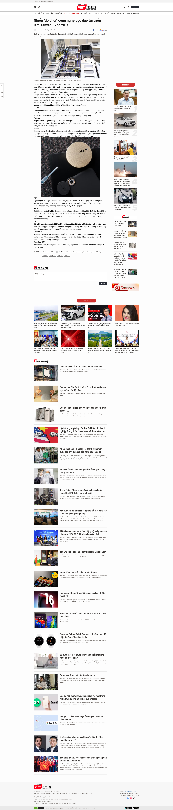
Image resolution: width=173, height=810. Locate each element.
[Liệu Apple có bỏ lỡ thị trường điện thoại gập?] (132, 224)
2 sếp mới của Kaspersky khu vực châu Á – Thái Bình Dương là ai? (81, 738)
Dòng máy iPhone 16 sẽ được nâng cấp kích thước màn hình (82, 594)
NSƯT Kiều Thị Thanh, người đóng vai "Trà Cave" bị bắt (127, 324)
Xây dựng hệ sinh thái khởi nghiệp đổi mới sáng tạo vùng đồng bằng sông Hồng (83, 512)
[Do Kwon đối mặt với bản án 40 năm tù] (46, 682)
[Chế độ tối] (128, 7)
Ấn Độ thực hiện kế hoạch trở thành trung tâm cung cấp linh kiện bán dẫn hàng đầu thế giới (120, 273)
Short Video (97, 13)
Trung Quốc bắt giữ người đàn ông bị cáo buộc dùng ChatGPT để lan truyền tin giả (81, 491)
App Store (128, 808)
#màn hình (52, 255)
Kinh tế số (58, 13)
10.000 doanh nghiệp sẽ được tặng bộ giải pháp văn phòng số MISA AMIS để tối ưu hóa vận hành (83, 533)
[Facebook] (93, 30)
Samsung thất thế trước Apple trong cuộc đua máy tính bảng (83, 615)
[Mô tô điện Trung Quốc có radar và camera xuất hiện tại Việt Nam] (125, 196)
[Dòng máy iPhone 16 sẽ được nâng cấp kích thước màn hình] (46, 599)
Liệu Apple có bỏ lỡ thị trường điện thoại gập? (120, 223)
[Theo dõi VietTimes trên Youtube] (131, 798)
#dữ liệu (60, 255)
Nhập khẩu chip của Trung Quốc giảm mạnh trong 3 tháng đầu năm (83, 471)
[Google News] (103, 30)
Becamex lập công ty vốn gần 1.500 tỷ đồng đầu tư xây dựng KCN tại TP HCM (45, 325)
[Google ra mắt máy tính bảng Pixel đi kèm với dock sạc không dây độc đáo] (132, 234)
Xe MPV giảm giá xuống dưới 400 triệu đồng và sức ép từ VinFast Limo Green (121, 134)
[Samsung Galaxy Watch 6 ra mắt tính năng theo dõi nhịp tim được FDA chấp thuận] (46, 641)
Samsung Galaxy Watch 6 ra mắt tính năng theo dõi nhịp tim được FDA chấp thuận (83, 635)
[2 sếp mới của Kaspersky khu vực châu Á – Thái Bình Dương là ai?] (46, 743)
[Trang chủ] (35, 13)
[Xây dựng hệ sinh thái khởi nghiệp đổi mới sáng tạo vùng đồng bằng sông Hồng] (46, 517)
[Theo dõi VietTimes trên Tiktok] (134, 798)
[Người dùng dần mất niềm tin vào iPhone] (46, 579)
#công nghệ (90, 252)
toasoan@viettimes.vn (129, 791)
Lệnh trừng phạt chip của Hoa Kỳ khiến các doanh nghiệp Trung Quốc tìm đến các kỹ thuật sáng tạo (120, 259)
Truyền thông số (133, 13)
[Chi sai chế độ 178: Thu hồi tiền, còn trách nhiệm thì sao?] (125, 97)
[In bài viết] (97, 30)
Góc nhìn (49, 13)
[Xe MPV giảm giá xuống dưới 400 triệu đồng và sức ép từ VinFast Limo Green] (125, 121)
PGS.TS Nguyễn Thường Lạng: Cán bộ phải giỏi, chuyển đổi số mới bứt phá (99, 325)
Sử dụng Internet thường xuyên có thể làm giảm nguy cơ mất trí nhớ (82, 656)
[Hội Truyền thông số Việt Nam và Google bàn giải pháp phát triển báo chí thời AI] (46, 338)
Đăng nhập (135, 7)
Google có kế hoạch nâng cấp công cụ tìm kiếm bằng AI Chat (81, 718)
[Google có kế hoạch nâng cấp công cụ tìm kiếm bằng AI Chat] (46, 723)
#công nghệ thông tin (78, 252)
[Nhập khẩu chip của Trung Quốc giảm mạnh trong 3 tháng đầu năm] (46, 476)
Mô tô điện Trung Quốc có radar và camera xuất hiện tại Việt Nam (122, 207)
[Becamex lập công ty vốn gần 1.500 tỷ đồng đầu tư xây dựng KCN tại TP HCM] (46, 313)
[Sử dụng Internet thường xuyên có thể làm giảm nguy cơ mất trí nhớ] (46, 661)
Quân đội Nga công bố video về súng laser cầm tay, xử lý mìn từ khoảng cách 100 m (72, 350)
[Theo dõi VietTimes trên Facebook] (125, 798)
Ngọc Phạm (40, 30)
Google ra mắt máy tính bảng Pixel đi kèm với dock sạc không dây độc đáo (120, 234)
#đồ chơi (60, 252)
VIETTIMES (86, 7)
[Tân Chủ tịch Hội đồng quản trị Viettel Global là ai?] (46, 558)
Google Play (136, 808)
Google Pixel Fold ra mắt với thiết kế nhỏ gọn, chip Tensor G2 (120, 246)
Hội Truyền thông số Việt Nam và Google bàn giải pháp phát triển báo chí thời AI (45, 350)
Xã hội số (41, 13)
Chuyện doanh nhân (118, 13)
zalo (128, 798)
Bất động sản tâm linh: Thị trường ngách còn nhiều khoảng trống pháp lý (99, 350)
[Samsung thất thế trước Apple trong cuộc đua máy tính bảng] (46, 620)
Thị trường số (86, 13)
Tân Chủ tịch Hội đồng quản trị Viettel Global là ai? (83, 551)
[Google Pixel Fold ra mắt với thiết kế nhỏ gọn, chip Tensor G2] (132, 245)
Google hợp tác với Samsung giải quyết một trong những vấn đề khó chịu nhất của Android (82, 697)
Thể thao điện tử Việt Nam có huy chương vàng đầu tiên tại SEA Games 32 (83, 759)
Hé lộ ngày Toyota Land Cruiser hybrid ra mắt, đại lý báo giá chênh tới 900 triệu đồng (73, 325)
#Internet (68, 252)
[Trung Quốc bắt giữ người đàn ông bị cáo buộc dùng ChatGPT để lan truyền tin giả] (46, 496)
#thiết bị (45, 255)
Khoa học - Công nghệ (71, 13)
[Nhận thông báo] (124, 7)
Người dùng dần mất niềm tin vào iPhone (78, 572)
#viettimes (45, 252)
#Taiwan (53, 252)
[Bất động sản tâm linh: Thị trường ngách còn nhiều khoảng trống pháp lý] (100, 338)
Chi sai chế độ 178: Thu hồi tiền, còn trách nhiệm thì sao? (122, 108)
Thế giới (106, 13)
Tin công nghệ (41, 361)
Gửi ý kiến (102, 283)
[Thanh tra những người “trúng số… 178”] (125, 147)
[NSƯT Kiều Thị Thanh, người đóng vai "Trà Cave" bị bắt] (127, 313)
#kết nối (67, 255)
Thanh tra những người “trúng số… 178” (121, 158)
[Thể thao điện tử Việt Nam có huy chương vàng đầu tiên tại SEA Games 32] (46, 764)
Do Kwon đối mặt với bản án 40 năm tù (77, 675)
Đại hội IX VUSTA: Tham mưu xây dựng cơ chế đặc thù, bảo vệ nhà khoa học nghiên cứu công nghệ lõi (127, 350)
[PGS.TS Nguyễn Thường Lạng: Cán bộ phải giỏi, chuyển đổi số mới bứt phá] (100, 313)
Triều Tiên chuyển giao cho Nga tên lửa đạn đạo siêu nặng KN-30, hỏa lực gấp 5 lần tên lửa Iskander (122, 182)
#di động (98, 252)
